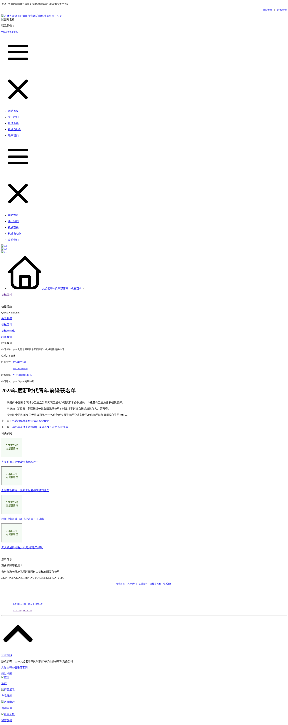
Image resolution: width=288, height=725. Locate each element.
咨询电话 (6, 708)
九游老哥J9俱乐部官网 (55, 288)
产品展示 (6, 695)
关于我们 (6, 318)
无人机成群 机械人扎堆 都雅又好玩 (22, 547)
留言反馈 (6, 720)
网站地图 (6, 673)
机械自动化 (8, 330)
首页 (4, 683)
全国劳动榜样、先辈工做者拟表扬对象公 (25, 490)
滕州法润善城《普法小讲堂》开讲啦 (22, 518)
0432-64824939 (9, 31)
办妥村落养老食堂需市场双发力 (30, 421)
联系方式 (282, 10)
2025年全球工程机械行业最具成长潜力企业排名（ (41, 427)
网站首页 (267, 10)
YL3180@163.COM (22, 610)
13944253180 (19, 362)
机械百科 (76, 288)
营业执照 (6, 655)
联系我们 (6, 336)
